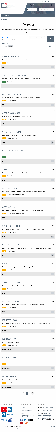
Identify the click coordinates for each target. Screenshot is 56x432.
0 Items (35, 5)
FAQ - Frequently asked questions (28, 416)
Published (10, 40)
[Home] (1, 19)
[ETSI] (4, 419)
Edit (51, 46)
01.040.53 (10, 46)
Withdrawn (17, 40)
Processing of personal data (27, 410)
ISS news (23, 407)
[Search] (52, 9)
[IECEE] (10, 419)
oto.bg (16, 428)
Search (50, 40)
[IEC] (10, 409)
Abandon (23, 40)
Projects (5, 19)
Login (54, 426)
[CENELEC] (10, 414)
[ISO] (4, 409)
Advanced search (8, 43)
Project (4, 40)
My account (47, 5)
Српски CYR (51, 1)
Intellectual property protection (27, 415)
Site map (23, 409)
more (52, 67)
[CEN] (4, 414)
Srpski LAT (44, 1)
